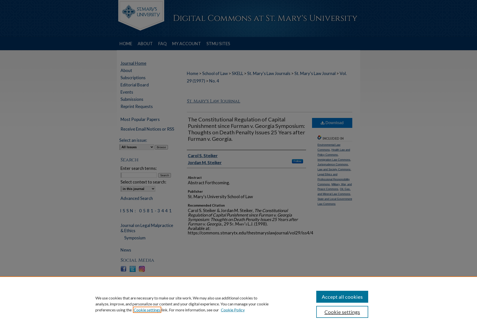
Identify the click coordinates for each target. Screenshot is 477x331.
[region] (238, 303)
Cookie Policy (233, 309)
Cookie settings (147, 309)
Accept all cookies (342, 297)
